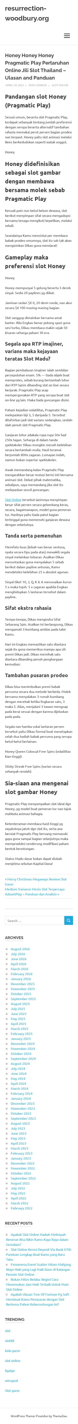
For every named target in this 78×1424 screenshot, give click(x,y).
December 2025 (23, 984)
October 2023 (21, 1113)
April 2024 (18, 1083)
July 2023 (18, 1128)
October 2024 (21, 1053)
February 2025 (21, 1033)
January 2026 (21, 979)
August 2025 (20, 1004)
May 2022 (18, 1193)
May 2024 (18, 1078)
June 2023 (18, 1133)
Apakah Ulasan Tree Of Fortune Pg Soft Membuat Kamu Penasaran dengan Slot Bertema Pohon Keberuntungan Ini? (37, 1299)
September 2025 (23, 999)
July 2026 (18, 954)
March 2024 (19, 1088)
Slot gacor (12, 1390)
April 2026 (18, 964)
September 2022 (23, 1178)
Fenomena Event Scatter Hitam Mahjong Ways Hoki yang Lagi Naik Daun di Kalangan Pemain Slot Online (38, 1269)
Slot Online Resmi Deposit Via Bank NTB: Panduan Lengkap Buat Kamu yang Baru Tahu (38, 1254)
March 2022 (19, 1203)
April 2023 (18, 1143)
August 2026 (20, 949)
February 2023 (21, 1153)
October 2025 (21, 994)
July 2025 (18, 1009)
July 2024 (18, 1068)
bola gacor (12, 1350)
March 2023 (19, 1148)
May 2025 (18, 1018)
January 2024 (21, 1098)
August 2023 (20, 1123)
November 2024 (23, 1048)
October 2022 (21, 1173)
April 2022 (18, 1198)
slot (7, 1330)
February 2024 (21, 1093)
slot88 (9, 1340)
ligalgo (10, 1370)
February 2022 (21, 1208)
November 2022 (23, 1168)
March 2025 (19, 1028)
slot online (12, 1360)
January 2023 (21, 1158)
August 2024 (20, 1063)
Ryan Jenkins (38, 85)
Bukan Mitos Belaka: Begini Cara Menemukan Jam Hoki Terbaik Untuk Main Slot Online (37, 1284)
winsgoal (11, 1380)
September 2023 (23, 1118)
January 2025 (21, 1038)
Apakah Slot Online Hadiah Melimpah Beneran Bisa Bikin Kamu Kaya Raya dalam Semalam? (37, 1239)
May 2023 (18, 1138)
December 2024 (23, 1043)
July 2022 (18, 1188)
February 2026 (21, 974)
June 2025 (18, 1014)
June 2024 (18, 1073)
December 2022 (23, 1163)
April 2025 (18, 1023)
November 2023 (23, 1108)
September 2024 (23, 1058)
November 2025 (23, 989)
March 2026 (19, 969)
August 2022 (20, 1183)
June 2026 (18, 959)
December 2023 (23, 1103)
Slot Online (60, 85)
